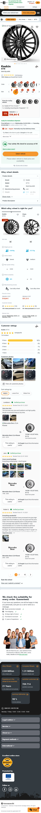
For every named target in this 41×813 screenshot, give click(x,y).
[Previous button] (11, 575)
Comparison (20, 7)
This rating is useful (9, 444)
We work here (23, 654)
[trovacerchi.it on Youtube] (16, 789)
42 (25, 575)
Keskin (30, 19)
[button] (20, 176)
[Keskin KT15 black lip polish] (14, 85)
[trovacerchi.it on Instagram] (10, 789)
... (22, 575)
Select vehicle (10, 19)
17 (21, 92)
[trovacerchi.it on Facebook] (4, 789)
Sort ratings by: (6, 389)
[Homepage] (2, 19)
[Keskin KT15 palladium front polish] (32, 85)
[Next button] (30, 575)
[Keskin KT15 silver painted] (20, 85)
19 (33, 92)
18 (27, 92)
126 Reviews (18, 75)
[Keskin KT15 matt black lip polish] (26, 85)
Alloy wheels (22, 19)
